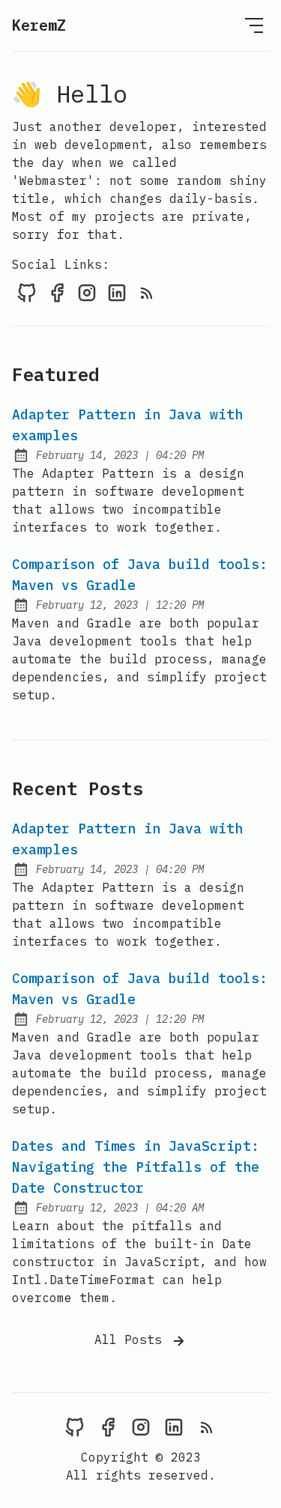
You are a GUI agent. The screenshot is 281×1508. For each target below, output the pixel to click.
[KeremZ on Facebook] (57, 292)
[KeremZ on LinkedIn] (117, 292)
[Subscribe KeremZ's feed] (147, 292)
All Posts (131, 1339)
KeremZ (39, 25)
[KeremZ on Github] (27, 292)
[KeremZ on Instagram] (87, 292)
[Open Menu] (254, 25)
